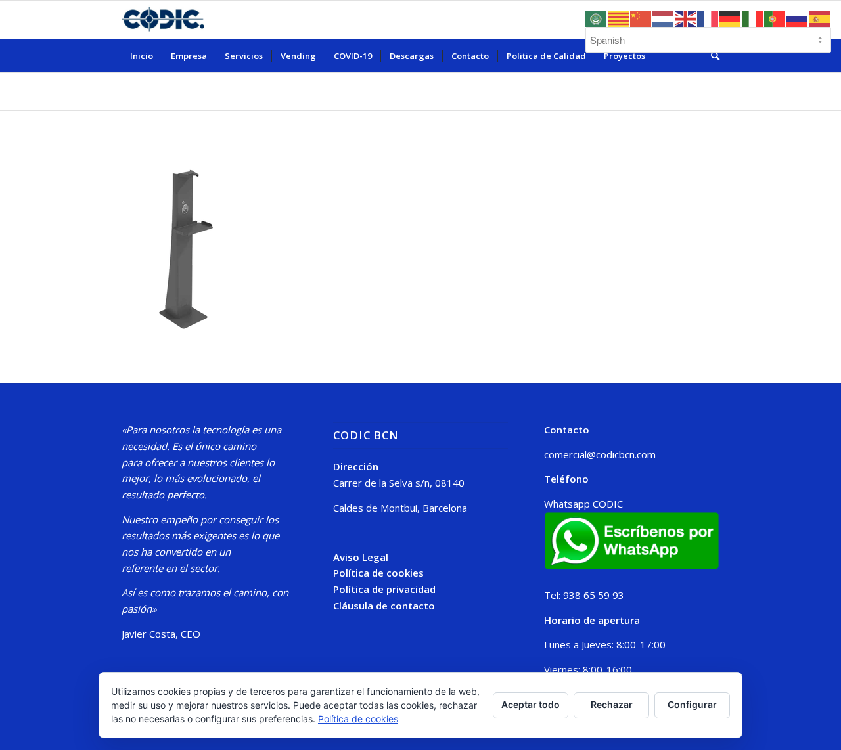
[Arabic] (596, 17)
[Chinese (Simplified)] (641, 17)
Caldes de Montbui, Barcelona (400, 507)
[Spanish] (820, 17)
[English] (686, 17)
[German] (730, 17)
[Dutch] (663, 17)
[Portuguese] (775, 17)
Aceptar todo (530, 704)
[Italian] (753, 17)
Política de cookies (378, 572)
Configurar (692, 704)
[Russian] (797, 17)
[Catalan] (619, 17)
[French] (708, 17)
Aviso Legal (360, 556)
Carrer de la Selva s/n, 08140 (399, 482)
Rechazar (612, 704)
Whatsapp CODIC (583, 503)
